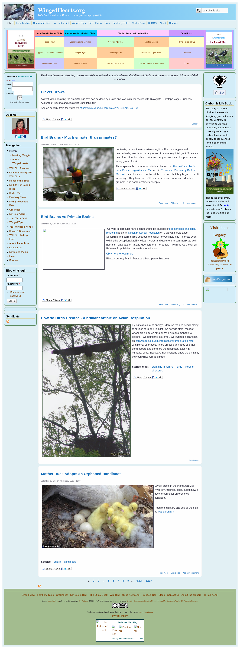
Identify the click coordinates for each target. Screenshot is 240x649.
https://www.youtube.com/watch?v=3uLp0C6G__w (109, 107)
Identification (23, 23)
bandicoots (70, 561)
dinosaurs (157, 370)
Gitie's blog (175, 203)
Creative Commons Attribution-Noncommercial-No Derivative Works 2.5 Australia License (162, 601)
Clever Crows (53, 92)
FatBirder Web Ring (127, 622)
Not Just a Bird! (78, 595)
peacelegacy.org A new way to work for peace (219, 264)
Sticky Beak (138, 23)
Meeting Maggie (151, 42)
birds (179, 366)
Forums (13, 260)
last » (149, 580)
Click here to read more (119, 253)
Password (13, 283)
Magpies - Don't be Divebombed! (49, 53)
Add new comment (191, 203)
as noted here (53, 601)
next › (139, 580)
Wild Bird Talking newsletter (125, 595)
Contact (173, 23)
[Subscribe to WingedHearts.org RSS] (39, 586)
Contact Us (15, 247)
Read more (194, 124)
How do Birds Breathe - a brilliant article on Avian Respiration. (96, 318)
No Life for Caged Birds (151, 53)
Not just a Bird (61, 23)
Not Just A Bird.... (115, 42)
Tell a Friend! (211, 595)
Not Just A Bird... (18, 214)
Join (141, 639)
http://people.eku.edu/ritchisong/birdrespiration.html (164, 340)
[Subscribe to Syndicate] (8, 321)
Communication (41, 23)
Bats (107, 23)
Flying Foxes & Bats (186, 42)
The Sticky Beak (18, 218)
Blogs (162, 595)
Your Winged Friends (115, 63)
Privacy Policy (120, 616)
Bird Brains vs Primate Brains (67, 217)
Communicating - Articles (80, 42)
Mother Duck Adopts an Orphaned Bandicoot (81, 474)
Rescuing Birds (115, 53)
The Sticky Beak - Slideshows (151, 63)
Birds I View (95, 23)
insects (189, 366)
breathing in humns (162, 366)
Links (12, 256)
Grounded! (186, 53)
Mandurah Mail (166, 511)
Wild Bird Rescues (19, 168)
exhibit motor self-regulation (144, 232)
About (163, 23)
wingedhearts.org (146, 612)
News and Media (18, 252)
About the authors (19, 243)
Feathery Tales (121, 23)
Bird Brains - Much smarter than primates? (79, 137)
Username (13, 275)
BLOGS (152, 23)
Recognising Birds (49, 63)
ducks (57, 561)
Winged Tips (79, 23)
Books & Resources (20, 231)
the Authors (83, 601)
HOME (9, 23)
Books (186, 63)
